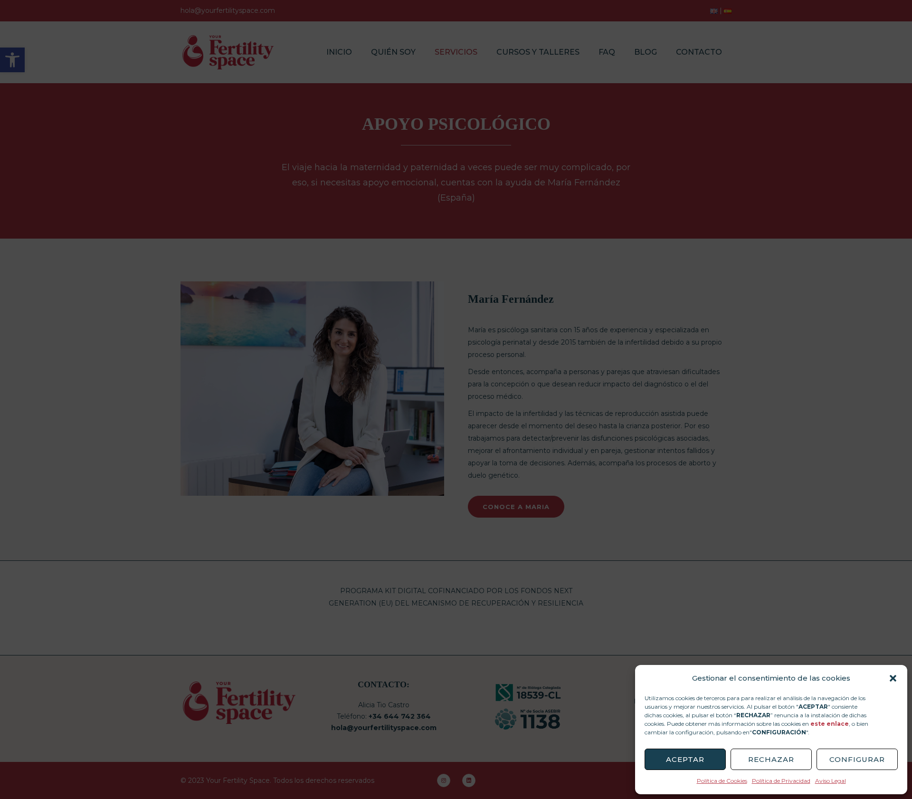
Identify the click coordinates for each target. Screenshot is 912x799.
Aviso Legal (830, 780)
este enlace (829, 723)
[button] (893, 678)
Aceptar (685, 759)
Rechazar (771, 759)
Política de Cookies (722, 780)
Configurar (857, 759)
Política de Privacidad (781, 780)
